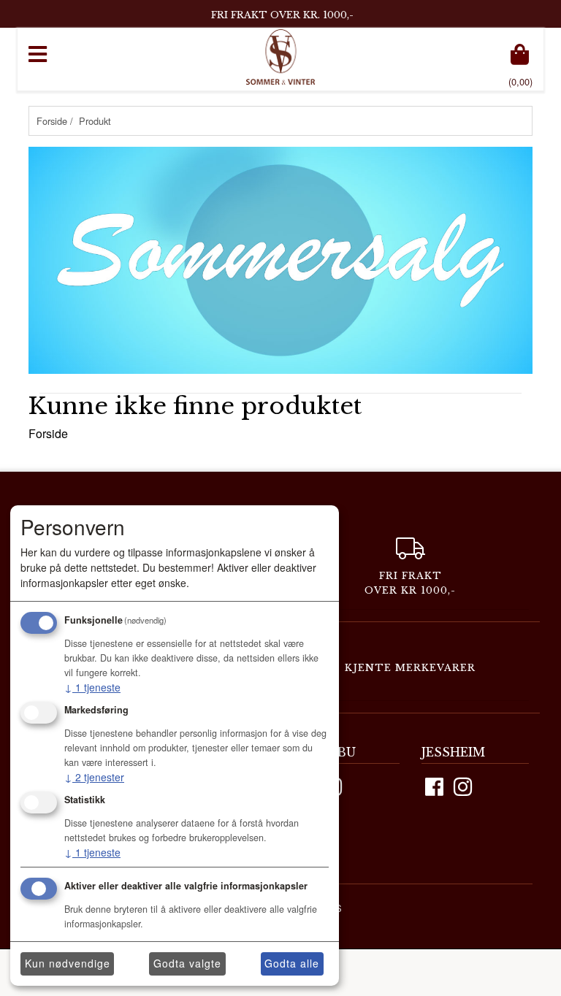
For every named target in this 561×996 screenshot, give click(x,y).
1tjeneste (92, 687)
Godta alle (291, 963)
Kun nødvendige (67, 963)
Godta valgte (187, 963)
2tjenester (94, 777)
